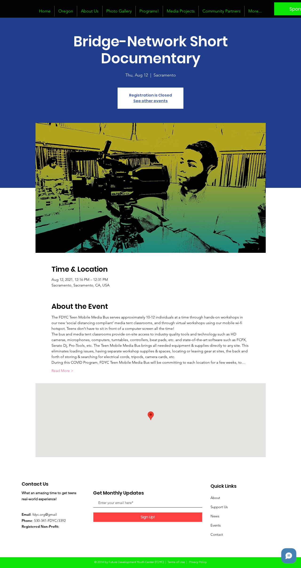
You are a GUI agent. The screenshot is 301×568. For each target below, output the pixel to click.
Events (215, 525)
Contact (216, 534)
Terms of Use (176, 562)
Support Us (219, 507)
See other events (150, 101)
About (215, 497)
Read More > (62, 370)
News (214, 516)
